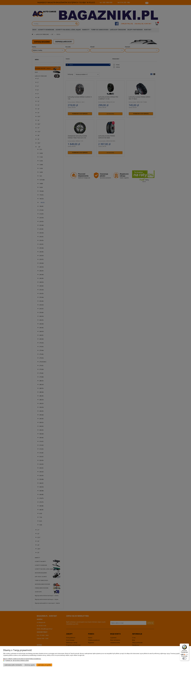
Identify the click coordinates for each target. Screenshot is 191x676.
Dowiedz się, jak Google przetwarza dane (17, 660)
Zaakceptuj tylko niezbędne (13, 665)
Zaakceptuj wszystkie (44, 665)
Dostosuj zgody (30, 665)
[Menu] (188, 645)
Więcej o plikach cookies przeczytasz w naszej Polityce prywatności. (22, 659)
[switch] (184, 658)
